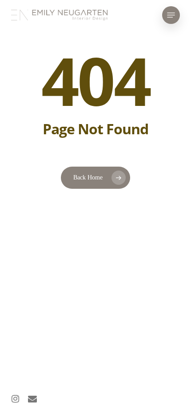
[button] (171, 15)
